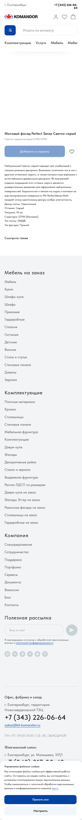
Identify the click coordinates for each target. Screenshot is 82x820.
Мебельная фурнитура (21, 432)
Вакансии (12, 590)
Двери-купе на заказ (20, 492)
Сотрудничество (17, 552)
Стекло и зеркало (18, 470)
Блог (8, 597)
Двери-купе (13, 447)
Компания (16, 535)
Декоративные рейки (20, 462)
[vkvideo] (22, 654)
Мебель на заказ (25, 272)
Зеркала (11, 380)
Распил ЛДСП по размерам (25, 485)
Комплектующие (18, 43)
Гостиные (11, 335)
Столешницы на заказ (21, 515)
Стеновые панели (18, 365)
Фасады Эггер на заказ (22, 500)
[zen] (37, 654)
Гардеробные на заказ (21, 522)
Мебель (57, 43)
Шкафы (10, 304)
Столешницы (14, 417)
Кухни (9, 289)
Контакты (12, 605)
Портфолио (13, 567)
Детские (11, 342)
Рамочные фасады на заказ (25, 508)
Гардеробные (15, 319)
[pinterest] (45, 654)
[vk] (15, 654)
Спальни (11, 327)
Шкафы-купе (14, 297)
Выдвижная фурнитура (21, 477)
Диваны (10, 372)
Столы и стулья (16, 357)
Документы (13, 582)
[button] (56, 17)
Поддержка (13, 560)
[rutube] (30, 654)
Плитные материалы (20, 402)
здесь (55, 788)
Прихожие (12, 312)
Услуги (41, 43)
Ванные (10, 350)
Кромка (10, 409)
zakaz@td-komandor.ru (22, 725)
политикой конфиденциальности (34, 642)
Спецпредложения (18, 545)
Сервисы (11, 575)
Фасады (11, 455)
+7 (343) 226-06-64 (65, 6)
